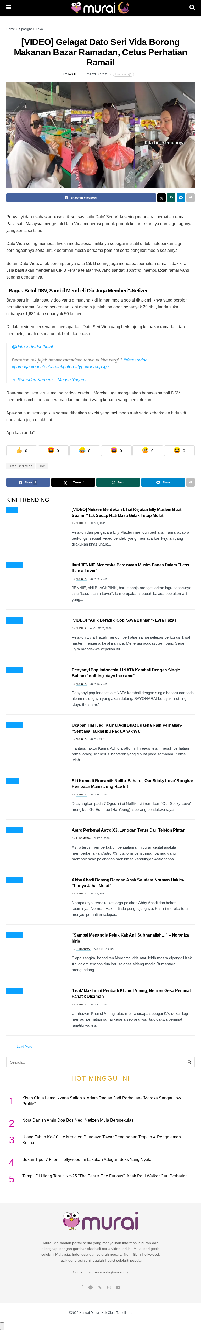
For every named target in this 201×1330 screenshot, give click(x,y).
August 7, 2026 (104, 949)
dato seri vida (21, 466)
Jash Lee (74, 74)
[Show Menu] (8, 8)
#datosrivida (135, 360)
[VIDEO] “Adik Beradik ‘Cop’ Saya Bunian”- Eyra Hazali (124, 620)
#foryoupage (97, 366)
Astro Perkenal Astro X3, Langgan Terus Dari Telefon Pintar (128, 830)
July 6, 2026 (97, 739)
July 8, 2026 (101, 838)
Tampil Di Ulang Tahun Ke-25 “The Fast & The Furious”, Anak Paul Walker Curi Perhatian (105, 1176)
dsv (42, 466)
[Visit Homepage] (100, 7)
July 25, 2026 (98, 578)
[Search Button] (192, 8)
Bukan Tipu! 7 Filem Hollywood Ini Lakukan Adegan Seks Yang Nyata (87, 1159)
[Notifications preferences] (2, 1326)
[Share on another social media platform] (190, 197)
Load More (24, 1046)
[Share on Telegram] (181, 197)
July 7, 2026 (97, 893)
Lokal (40, 29)
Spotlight (25, 29)
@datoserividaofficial (32, 346)
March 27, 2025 (97, 74)
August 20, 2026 (101, 628)
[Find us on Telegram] (90, 1287)
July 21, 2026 (98, 1004)
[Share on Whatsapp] (171, 197)
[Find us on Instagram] (109, 1287)
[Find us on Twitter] (100, 1287)
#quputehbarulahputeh (52, 366)
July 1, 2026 (97, 523)
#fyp (79, 366)
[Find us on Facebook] (82, 1287)
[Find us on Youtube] (118, 1287)
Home (10, 29)
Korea (13, 781)
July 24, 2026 (98, 794)
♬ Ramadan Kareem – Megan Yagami (49, 379)
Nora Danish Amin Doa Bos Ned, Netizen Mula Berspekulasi (78, 1120)
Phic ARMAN (83, 838)
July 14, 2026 (98, 683)
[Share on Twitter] (161, 197)
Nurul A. (81, 523)
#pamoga (21, 366)
